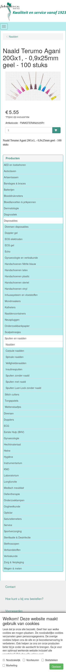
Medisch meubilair (14, 488)
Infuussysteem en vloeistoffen (21, 295)
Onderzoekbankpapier (17, 326)
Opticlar (8, 512)
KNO (6, 469)
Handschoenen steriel (17, 282)
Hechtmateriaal (12, 444)
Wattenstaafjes (13, 407)
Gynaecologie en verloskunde (21, 257)
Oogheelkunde (12, 506)
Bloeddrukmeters (13, 196)
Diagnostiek (10, 214)
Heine (7, 450)
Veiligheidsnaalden (16, 363)
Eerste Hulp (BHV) (14, 432)
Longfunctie (10, 481)
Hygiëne (8, 457)
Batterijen (9, 189)
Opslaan (56, 666)
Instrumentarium (13, 463)
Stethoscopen (11, 543)
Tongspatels (11, 400)
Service (8, 525)
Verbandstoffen (12, 550)
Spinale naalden (15, 357)
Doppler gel (11, 233)
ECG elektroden (14, 239)
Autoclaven (10, 171)
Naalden (10, 344)
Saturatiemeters (13, 519)
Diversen (9, 413)
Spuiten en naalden (15, 338)
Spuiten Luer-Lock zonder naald (23, 388)
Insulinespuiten (14, 369)
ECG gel (9, 245)
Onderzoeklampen (14, 500)
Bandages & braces (15, 183)
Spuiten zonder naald (17, 375)
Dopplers (9, 419)
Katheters (10, 307)
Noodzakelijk (13, 660)
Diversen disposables (17, 226)
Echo (7, 251)
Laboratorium (11, 475)
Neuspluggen (12, 319)
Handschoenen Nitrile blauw (20, 264)
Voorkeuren (32, 660)
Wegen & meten (13, 568)
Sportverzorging (13, 531)
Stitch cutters (12, 394)
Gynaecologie (11, 438)
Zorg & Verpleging (14, 562)
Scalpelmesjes (13, 332)
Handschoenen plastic (17, 276)
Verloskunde (11, 556)
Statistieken (51, 660)
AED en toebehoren (15, 165)
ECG (6, 426)
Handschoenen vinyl (16, 288)
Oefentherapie (12, 494)
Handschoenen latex (16, 270)
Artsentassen (11, 177)
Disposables (10, 220)
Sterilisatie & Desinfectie (17, 537)
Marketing (11, 665)
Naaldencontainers (15, 313)
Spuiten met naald (16, 381)
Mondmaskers (13, 301)
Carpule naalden (15, 350)
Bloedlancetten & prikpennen (20, 202)
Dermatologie (11, 208)
